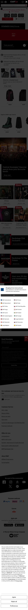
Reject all (14, 601)
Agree (14, 597)
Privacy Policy (19, 581)
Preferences (14, 606)
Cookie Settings (11, 579)
